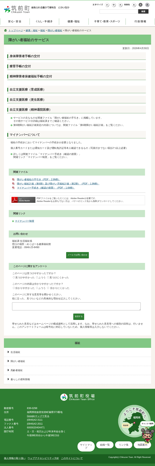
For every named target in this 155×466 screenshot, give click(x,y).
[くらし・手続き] (44, 22)
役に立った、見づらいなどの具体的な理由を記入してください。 (47, 298)
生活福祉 (15, 352)
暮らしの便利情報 (20, 379)
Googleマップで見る (38, 416)
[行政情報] (140, 22)
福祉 (42, 30)
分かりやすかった (25, 288)
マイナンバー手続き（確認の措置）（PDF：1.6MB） (46, 187)
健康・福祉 (32, 30)
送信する (79, 316)
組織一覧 (105, 444)
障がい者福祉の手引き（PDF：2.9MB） (38, 179)
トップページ (15, 30)
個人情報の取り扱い (15, 458)
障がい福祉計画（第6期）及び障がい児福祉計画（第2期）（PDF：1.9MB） (58, 183)
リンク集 (124, 444)
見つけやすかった (25, 277)
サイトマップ (86, 446)
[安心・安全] (15, 22)
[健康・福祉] (73, 22)
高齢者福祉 (17, 370)
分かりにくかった (59, 288)
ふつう (42, 277)
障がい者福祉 (55, 30)
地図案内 (142, 444)
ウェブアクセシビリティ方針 (43, 458)
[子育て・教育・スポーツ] (107, 22)
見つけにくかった (59, 277)
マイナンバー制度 (24, 221)
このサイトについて (72, 458)
